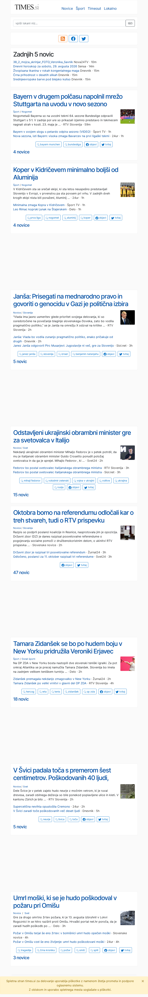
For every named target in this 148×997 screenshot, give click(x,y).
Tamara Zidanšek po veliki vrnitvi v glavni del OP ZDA (49, 683)
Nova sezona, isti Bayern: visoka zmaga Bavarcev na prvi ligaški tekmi (61, 136)
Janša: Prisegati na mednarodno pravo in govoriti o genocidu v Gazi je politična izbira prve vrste (70, 303)
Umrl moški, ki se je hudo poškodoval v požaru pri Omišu (65, 901)
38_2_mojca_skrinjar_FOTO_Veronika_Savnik (43, 62)
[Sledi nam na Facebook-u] (73, 38)
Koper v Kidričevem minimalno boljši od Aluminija (65, 173)
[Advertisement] (74, 262)
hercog (29, 691)
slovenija (48, 353)
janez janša (28, 353)
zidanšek (73, 691)
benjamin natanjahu (87, 353)
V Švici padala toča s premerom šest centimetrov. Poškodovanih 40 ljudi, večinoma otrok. (62, 777)
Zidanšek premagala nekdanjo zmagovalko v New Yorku (51, 679)
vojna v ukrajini (85, 480)
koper (86, 217)
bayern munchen (49, 144)
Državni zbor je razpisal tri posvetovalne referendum (49, 552)
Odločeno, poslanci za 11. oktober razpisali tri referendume (53, 556)
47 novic (21, 572)
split (95, 950)
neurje (46, 819)
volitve (105, 480)
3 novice (21, 957)
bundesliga (74, 144)
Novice (67, 8)
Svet (25, 448)
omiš (82, 950)
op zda (90, 691)
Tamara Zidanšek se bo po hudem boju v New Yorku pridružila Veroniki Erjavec (67, 647)
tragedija (25, 950)
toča (75, 819)
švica (61, 819)
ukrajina (122, 480)
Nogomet (27, 111)
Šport (80, 8)
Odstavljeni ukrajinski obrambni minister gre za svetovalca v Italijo (72, 436)
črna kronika (47, 950)
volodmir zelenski (58, 480)
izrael (64, 353)
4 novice (21, 151)
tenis (57, 691)
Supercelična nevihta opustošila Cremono (41, 806)
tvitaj (108, 144)
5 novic (20, 361)
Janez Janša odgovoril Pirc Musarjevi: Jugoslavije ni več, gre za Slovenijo (63, 345)
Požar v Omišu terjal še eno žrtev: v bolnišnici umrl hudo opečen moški (61, 933)
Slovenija (28, 312)
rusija (60, 487)
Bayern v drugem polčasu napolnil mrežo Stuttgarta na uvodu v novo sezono (67, 100)
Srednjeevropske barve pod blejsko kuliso (42, 79)
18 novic (21, 699)
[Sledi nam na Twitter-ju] (83, 38)
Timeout (94, 8)
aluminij (71, 217)
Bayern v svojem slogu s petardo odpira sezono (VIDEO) (52, 131)
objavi (93, 144)
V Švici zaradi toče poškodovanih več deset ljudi (46, 811)
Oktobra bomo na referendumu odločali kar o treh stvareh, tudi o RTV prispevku (73, 516)
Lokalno (110, 8)
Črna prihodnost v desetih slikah (35, 75)
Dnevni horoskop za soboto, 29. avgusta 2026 (45, 66)
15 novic (21, 494)
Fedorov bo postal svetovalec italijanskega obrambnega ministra (57, 468)
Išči (130, 23)
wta (44, 691)
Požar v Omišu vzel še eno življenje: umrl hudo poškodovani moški (58, 942)
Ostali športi (28, 659)
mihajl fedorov (31, 480)
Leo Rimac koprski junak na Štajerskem (40, 209)
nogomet (53, 217)
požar (66, 950)
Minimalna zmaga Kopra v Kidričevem (39, 205)
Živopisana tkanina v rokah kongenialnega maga (46, 70)
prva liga (35, 217)
